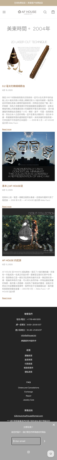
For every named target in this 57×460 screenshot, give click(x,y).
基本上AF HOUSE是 (12, 186)
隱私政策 (28, 372)
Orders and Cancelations (28, 388)
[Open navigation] (4, 12)
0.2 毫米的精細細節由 (13, 86)
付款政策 (28, 364)
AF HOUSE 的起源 (11, 260)
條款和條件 (28, 368)
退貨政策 (28, 360)
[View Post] (28, 59)
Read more (6, 129)
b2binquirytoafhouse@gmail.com (28, 416)
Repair (28, 396)
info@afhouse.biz (28, 335)
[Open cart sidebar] (53, 12)
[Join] (45, 441)
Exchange (28, 392)
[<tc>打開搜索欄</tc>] (45, 12)
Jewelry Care (28, 400)
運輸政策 (28, 356)
